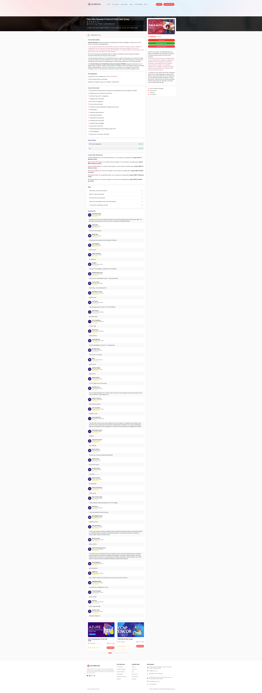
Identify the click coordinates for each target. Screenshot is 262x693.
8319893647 (153, 673)
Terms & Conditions (91, 689)
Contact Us (134, 669)
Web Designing (120, 674)
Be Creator (134, 678)
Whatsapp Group (162, 43)
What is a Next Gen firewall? (96, 194)
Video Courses (124, 4)
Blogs (131, 4)
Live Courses (115, 4)
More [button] (145, 4)
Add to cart (161, 40)
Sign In (159, 4)
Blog (133, 671)
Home (108, 4)
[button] (105, 652)
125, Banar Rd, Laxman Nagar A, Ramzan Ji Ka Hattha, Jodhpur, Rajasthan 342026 (160, 667)
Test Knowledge (138, 4)
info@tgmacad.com (153, 670)
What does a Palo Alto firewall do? (98, 190)
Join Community (169, 4)
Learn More (88, 646)
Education (119, 678)
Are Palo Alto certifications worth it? (98, 205)
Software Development (121, 676)
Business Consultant (121, 669)
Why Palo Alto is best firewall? (97, 198)
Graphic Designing (121, 671)
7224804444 (154, 684)
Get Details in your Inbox (161, 46)
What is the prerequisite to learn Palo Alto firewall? (102, 201)
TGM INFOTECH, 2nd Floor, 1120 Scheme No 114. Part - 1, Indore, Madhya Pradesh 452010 (160, 678)
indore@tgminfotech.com (154, 681)
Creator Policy (135, 676)
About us (134, 666)
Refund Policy (135, 674)
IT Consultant (119, 666)
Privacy (97, 689)
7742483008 (159, 673)
